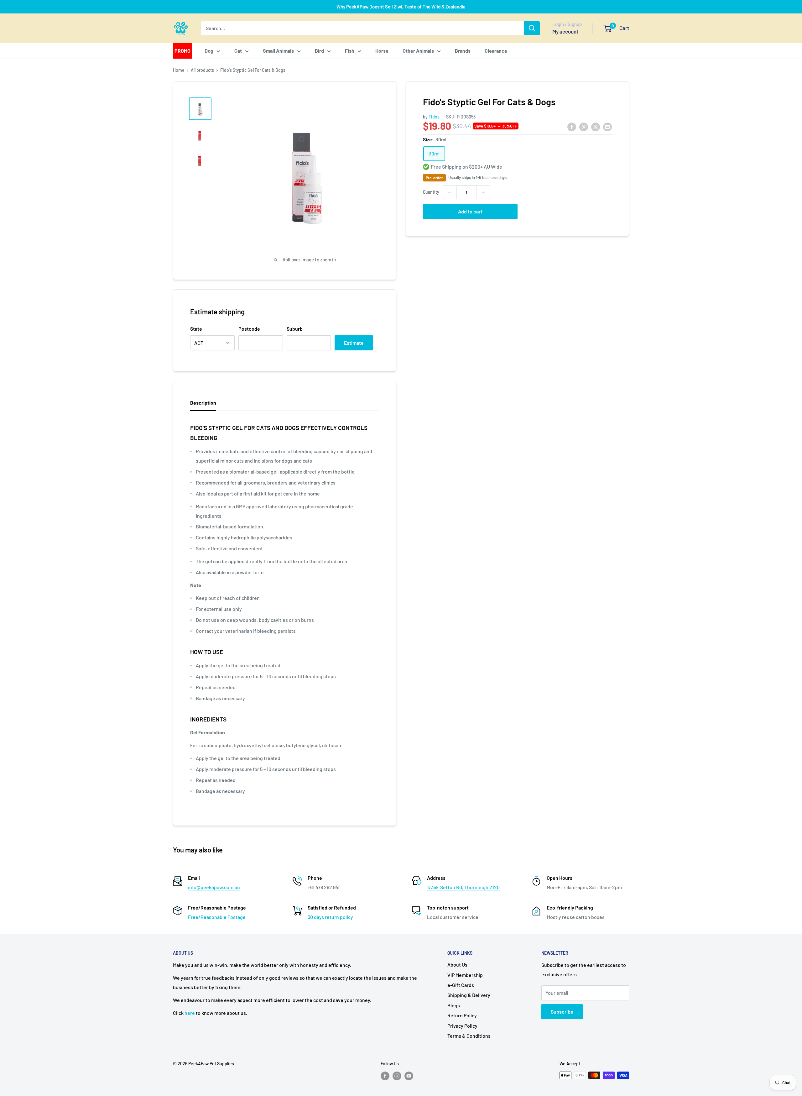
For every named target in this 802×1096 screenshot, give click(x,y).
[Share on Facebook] (571, 126)
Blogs (453, 1005)
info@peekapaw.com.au (214, 887)
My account (565, 31)
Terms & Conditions (469, 1036)
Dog (209, 51)
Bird (319, 51)
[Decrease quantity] (449, 192)
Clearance (496, 51)
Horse (381, 51)
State (196, 329)
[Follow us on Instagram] (397, 1076)
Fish (349, 51)
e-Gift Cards (460, 985)
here (190, 1013)
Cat (238, 51)
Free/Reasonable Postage (217, 917)
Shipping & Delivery (468, 995)
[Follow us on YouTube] (408, 1076)
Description (203, 403)
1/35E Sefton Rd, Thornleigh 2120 (463, 887)
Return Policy (462, 1015)
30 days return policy (330, 917)
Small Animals (278, 51)
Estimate (354, 343)
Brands (463, 51)
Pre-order (434, 178)
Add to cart (470, 211)
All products (202, 70)
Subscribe (562, 1012)
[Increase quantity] (483, 192)
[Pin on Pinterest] (583, 126)
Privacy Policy (462, 1026)
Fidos (434, 116)
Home (179, 70)
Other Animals (418, 51)
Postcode (249, 329)
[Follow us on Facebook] (385, 1076)
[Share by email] (607, 126)
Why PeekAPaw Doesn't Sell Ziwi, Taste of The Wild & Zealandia (401, 6)
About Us (457, 965)
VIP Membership (465, 975)
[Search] (532, 28)
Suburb (295, 329)
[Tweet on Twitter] (595, 126)
